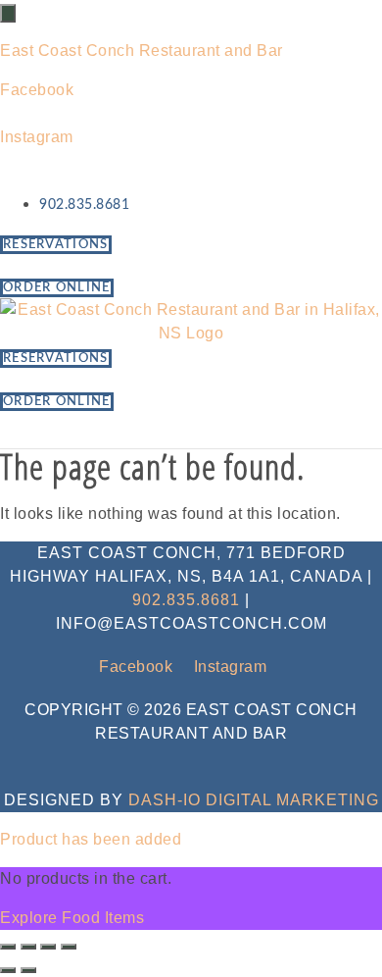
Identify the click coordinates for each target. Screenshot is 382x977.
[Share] (48, 947)
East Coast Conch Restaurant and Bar (141, 50)
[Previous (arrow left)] (8, 970)
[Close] (8, 13)
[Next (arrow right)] (28, 970)
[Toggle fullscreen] (28, 947)
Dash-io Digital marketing (253, 800)
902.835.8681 (186, 599)
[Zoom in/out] (8, 947)
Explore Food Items (72, 917)
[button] (191, 430)
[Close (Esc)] (68, 947)
